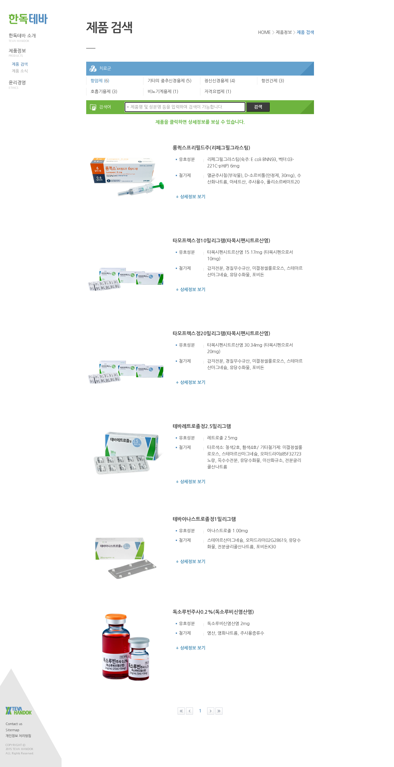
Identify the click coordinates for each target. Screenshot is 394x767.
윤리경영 (17, 84)
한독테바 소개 (22, 37)
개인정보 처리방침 (18, 736)
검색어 (105, 107)
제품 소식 (20, 71)
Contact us (14, 724)
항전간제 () (272, 81)
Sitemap (12, 730)
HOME (264, 32)
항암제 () (99, 81)
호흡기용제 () (103, 91)
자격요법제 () (217, 91)
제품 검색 (20, 64)
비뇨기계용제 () (162, 91)
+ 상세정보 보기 (190, 197)
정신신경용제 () (219, 81)
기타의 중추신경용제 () (169, 81)
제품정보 (17, 52)
